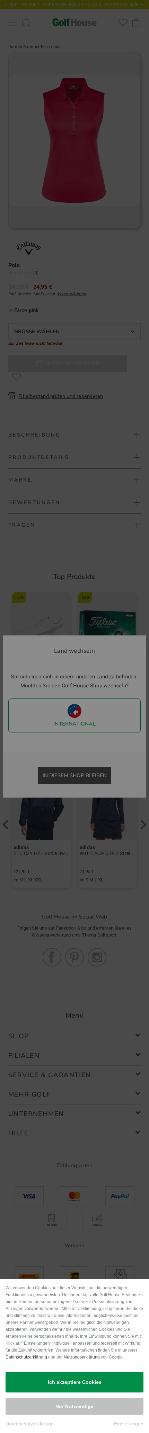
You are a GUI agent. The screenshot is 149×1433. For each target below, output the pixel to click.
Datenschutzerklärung (26, 1357)
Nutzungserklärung (82, 1357)
